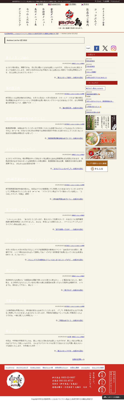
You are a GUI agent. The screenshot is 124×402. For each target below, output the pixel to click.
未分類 (69, 336)
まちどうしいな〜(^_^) (20, 148)
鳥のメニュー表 (48, 367)
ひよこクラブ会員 (98, 367)
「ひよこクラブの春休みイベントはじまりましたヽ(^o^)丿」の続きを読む (55, 260)
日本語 (40, 4)
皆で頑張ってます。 (19, 209)
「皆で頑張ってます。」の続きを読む (68, 229)
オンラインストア (22, 367)
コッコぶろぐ (85, 367)
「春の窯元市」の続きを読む (72, 108)
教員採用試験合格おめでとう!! (25, 118)
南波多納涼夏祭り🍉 (93, 94)
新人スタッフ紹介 (17, 57)
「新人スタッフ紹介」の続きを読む (69, 78)
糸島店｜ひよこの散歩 (78, 63)
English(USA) (56, 4)
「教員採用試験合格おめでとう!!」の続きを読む (65, 138)
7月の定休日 (91, 66)
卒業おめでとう (16, 300)
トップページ (10, 367)
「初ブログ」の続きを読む (73, 290)
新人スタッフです (17, 330)
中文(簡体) (72, 4)
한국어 (86, 4)
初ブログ (11, 270)
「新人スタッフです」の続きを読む (69, 351)
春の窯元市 (13, 88)
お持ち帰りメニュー (61, 367)
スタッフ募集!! (91, 72)
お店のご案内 (74, 367)
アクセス (99, 1)
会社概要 (106, 1)
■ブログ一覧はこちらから (94, 88)
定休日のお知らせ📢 (93, 112)
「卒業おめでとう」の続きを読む (70, 320)
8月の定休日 (91, 61)
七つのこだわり (35, 367)
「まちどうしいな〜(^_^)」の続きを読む (67, 169)
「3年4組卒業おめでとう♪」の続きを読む (67, 199)
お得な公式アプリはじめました (97, 77)
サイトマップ (116, 1)
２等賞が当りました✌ (94, 107)
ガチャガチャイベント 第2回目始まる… (100, 101)
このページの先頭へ (113, 397)
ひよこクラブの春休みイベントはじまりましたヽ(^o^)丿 (42, 239)
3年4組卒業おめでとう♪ (21, 179)
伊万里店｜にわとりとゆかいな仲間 (74, 93)
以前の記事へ (77, 359)
